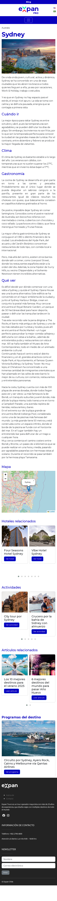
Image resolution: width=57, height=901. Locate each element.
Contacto (9, 798)
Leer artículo (11, 691)
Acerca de (10, 795)
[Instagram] (8, 815)
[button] (28, 489)
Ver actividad (12, 625)
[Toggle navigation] (28, 20)
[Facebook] (3, 815)
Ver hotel (10, 559)
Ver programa (12, 772)
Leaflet (52, 511)
